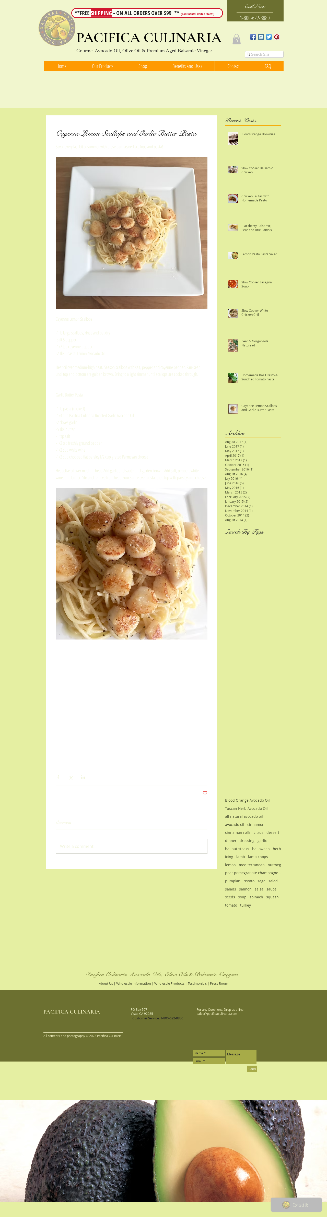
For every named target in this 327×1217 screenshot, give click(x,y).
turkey (245, 905)
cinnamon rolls (238, 832)
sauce (271, 889)
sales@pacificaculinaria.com (217, 1013)
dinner (231, 840)
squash (272, 897)
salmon (245, 889)
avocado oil (234, 824)
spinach (256, 897)
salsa (259, 889)
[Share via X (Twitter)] (70, 777)
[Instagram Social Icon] (261, 37)
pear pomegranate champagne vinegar (253, 872)
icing (229, 856)
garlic (262, 840)
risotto (248, 880)
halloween (261, 848)
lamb (240, 856)
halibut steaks (237, 848)
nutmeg (274, 864)
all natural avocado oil (244, 816)
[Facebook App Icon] (253, 37)
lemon (230, 864)
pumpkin (232, 880)
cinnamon (255, 824)
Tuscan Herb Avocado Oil (246, 808)
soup (242, 897)
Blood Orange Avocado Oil (247, 800)
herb (277, 848)
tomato (231, 905)
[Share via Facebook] (58, 777)
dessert (272, 832)
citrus (258, 832)
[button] (236, 39)
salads (230, 889)
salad (273, 880)
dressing (247, 840)
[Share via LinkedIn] (83, 777)
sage (261, 880)
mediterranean (252, 864)
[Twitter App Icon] (269, 37)
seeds (230, 897)
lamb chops (258, 856)
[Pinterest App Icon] (277, 37)
